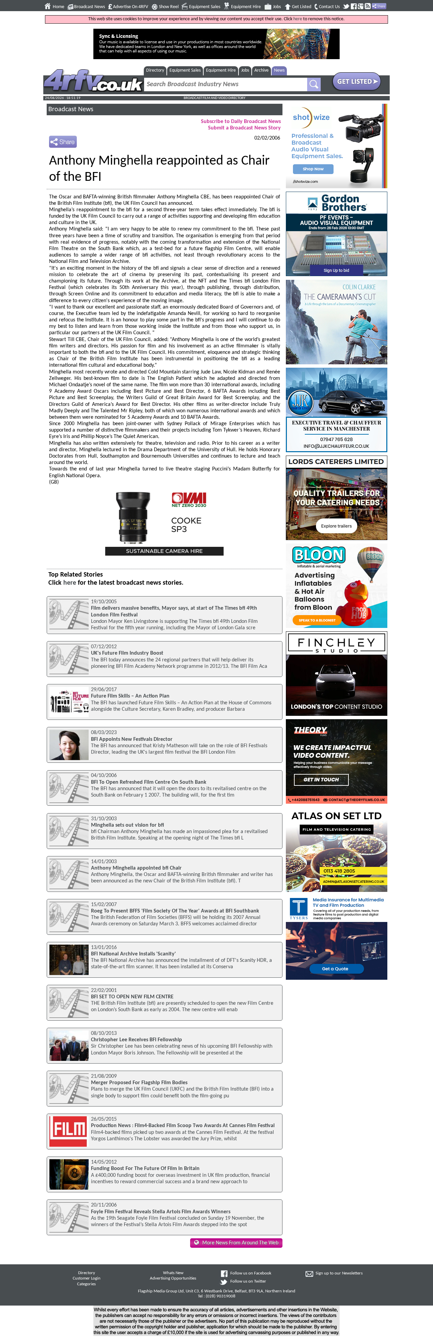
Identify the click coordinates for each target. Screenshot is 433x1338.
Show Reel (169, 6)
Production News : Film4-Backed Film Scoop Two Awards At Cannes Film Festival (183, 1125)
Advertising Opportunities (173, 1278)
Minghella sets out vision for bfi (127, 825)
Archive (261, 70)
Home (58, 6)
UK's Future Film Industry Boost (127, 653)
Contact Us (329, 6)
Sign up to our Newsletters (339, 1273)
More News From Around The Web (240, 1243)
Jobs (277, 6)
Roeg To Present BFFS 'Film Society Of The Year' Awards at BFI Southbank (175, 911)
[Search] (314, 84)
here (297, 19)
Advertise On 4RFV (130, 6)
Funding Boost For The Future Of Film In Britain (145, 1168)
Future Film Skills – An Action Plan (130, 696)
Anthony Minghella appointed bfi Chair (136, 868)
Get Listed (301, 6)
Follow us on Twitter (248, 1282)
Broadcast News (89, 6)
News (279, 70)
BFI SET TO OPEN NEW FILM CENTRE (132, 997)
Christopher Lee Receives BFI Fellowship (136, 1040)
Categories (86, 1284)
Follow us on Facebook (250, 1273)
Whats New (173, 1273)
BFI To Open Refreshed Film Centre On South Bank (148, 782)
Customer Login (86, 1278)
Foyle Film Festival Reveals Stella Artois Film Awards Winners (160, 1212)
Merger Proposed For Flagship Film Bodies (139, 1083)
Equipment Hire (246, 6)
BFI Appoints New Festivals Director (132, 739)
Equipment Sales (204, 6)
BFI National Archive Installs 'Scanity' (133, 954)
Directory (155, 70)
